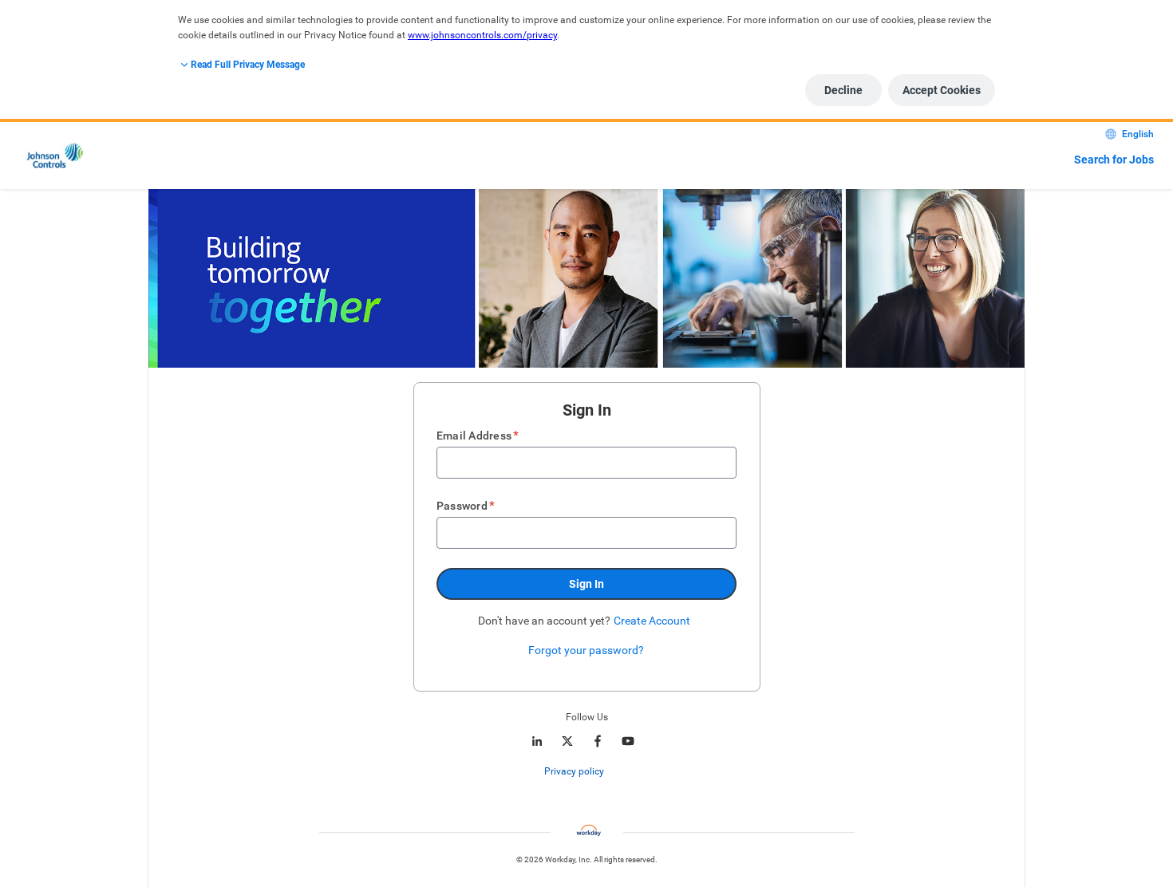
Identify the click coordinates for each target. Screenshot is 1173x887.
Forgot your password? (586, 650)
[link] (612, 772)
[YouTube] (628, 741)
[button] (586, 584)
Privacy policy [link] (574, 771)
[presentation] (587, 771)
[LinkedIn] (537, 741)
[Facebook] (597, 741)
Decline (843, 90)
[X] (567, 741)
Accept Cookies (941, 90)
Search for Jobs (1114, 159)
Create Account (652, 620)
